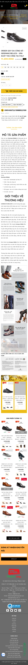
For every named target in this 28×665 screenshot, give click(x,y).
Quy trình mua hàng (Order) (14, 653)
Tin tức (14, 622)
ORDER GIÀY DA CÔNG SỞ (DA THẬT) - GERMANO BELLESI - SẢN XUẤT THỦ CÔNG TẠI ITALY (21, 524)
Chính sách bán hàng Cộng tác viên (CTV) (14, 645)
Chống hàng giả (14, 638)
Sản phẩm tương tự (14, 418)
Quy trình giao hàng (14, 649)
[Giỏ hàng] (25, 6)
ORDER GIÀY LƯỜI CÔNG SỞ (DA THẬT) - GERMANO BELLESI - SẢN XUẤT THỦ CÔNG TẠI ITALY (21, 467)
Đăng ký (14, 559)
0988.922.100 (16, 593)
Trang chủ (14, 618)
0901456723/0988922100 (15, 110)
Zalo (25, 650)
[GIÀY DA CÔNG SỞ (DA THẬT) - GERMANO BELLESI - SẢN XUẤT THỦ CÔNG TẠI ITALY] (21, 427)
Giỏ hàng (14, 629)
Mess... (24, 655)
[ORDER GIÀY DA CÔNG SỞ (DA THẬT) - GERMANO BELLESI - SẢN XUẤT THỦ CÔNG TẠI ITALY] (21, 512)
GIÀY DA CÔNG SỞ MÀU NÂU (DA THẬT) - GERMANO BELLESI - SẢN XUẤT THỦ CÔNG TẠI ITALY (7, 496)
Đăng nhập (14, 625)
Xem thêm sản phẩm (14, 538)
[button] (3, 396)
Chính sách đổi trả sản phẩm (14, 647)
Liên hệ (14, 631)
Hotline (24, 646)
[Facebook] (7, 610)
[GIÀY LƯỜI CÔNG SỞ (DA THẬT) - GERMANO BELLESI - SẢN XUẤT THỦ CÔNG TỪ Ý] (7, 427)
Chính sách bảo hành (14, 642)
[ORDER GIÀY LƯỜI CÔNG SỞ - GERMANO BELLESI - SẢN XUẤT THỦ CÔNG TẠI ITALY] (7, 455)
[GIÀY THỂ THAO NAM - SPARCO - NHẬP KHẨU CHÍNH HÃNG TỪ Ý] (8, 388)
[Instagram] (19, 610)
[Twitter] (11, 610)
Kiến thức (14, 623)
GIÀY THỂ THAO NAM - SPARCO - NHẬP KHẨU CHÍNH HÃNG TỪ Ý (8, 398)
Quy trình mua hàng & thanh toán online (14, 651)
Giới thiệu (14, 620)
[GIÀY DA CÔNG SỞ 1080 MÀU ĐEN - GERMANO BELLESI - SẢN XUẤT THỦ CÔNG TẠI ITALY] (21, 484)
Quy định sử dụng (14, 644)
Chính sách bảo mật (14, 640)
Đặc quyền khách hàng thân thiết (14, 657)
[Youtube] (15, 610)
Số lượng (3, 82)
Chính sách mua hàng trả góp (14, 655)
